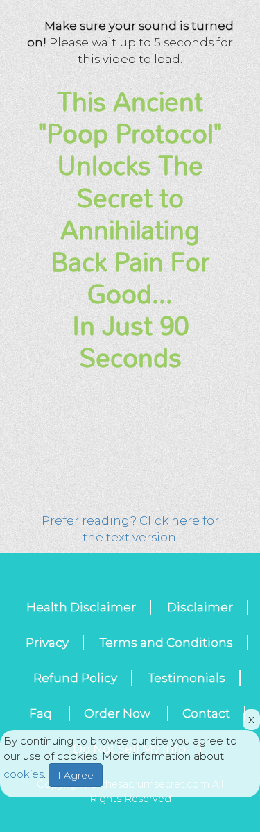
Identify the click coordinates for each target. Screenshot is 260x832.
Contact (206, 713)
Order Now (118, 713)
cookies (23, 774)
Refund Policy (75, 678)
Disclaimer (200, 607)
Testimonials (186, 678)
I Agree (76, 775)
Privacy (47, 643)
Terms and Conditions (166, 643)
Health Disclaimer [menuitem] (81, 607)
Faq (42, 713)
